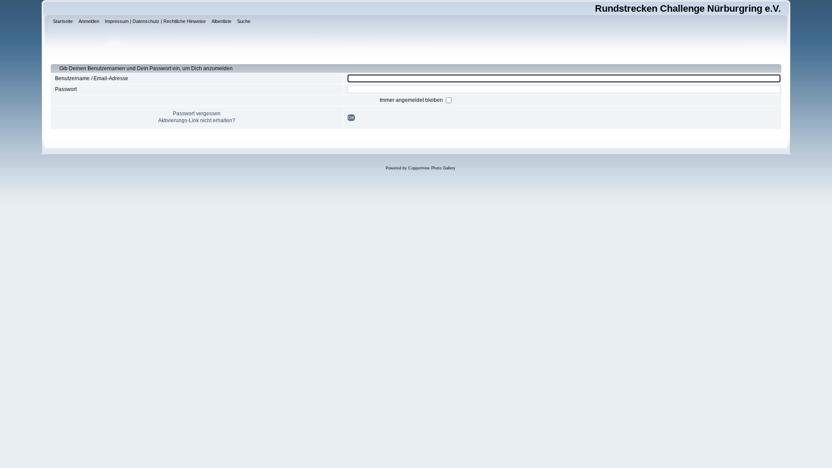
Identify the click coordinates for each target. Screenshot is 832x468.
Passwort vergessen (197, 113)
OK (351, 117)
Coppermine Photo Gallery (431, 168)
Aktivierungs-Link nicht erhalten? (196, 120)
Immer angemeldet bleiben (412, 100)
